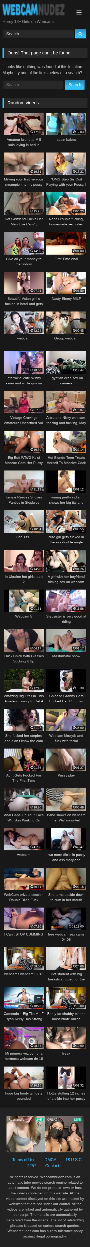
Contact (52, 1166)
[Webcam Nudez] (36, 9)
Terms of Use (24, 1160)
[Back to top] (74, 1232)
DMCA (50, 1160)
